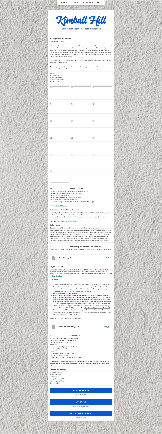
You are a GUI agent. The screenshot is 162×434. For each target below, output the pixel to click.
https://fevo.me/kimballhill (102, 301)
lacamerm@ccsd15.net (57, 79)
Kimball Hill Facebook (81, 390)
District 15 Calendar (62, 206)
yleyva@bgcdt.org (57, 276)
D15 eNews (81, 402)
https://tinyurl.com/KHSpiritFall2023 (67, 221)
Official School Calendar (81, 413)
